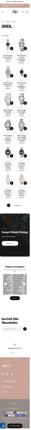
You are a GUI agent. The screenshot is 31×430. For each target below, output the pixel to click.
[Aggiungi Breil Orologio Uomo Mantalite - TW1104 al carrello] (11, 128)
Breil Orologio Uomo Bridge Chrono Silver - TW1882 (21, 138)
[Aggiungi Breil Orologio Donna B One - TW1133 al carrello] (11, 48)
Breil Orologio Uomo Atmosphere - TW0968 (21, 85)
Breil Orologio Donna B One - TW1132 (8, 84)
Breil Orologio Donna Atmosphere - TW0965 (21, 58)
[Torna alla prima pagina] (2, 21)
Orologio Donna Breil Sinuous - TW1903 (8, 192)
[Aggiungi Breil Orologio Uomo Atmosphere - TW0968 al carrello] (25, 75)
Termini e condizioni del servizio (15, 423)
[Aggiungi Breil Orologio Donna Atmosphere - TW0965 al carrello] (25, 48)
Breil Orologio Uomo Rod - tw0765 (8, 111)
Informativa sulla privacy (20, 421)
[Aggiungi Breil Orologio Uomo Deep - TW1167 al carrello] (25, 103)
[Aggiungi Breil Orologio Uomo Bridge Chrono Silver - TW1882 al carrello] (25, 128)
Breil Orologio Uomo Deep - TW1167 (21, 111)
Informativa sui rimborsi (9, 421)
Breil (8, 53)
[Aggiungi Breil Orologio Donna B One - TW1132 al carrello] (11, 75)
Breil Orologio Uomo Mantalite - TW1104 (8, 138)
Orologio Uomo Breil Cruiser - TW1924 (8, 165)
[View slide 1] (12, 352)
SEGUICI (15, 298)
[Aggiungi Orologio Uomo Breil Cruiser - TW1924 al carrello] (11, 156)
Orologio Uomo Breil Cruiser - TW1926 (21, 165)
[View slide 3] (16, 352)
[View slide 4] (18, 352)
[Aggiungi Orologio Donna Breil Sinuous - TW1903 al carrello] (11, 183)
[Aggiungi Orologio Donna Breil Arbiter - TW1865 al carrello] (25, 183)
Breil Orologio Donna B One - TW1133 (8, 57)
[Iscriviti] (25, 329)
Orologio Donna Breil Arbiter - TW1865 (21, 192)
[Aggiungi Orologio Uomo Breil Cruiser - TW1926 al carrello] (25, 156)
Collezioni (8, 21)
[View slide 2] (14, 352)
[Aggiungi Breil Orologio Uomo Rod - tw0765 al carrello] (11, 103)
